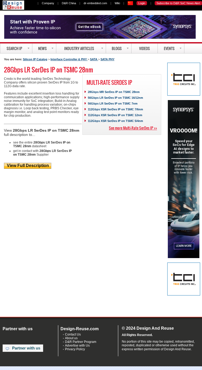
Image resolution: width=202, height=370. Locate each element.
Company (48, 3)
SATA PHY (107, 59)
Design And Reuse (13, 5)
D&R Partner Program (80, 342)
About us (71, 338)
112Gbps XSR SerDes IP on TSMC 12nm (115, 115)
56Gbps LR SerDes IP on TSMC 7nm (113, 103)
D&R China (69, 3)
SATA (94, 59)
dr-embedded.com (95, 3)
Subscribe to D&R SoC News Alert (178, 3)
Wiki (117, 3)
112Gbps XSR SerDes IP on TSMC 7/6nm (115, 109)
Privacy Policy (75, 349)
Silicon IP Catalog (35, 59)
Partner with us (26, 348)
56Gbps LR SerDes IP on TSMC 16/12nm (115, 97)
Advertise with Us (77, 345)
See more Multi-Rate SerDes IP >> (133, 128)
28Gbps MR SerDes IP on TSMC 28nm (114, 91)
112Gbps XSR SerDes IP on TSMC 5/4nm (115, 120)
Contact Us (73, 334)
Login (141, 3)
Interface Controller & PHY (69, 59)
